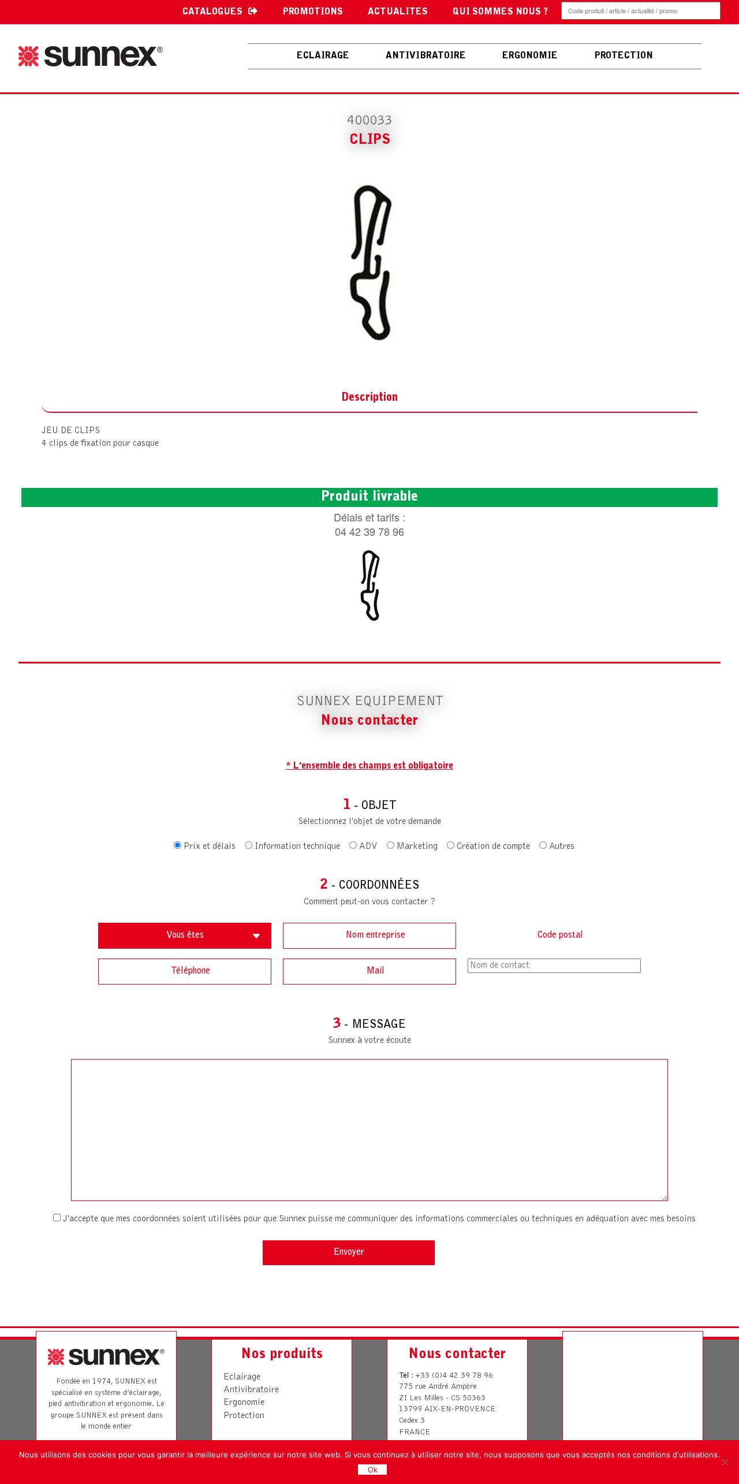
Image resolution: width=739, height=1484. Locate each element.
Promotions (312, 12)
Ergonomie (243, 1402)
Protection (243, 1415)
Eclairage (323, 56)
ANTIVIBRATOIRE (426, 56)
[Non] (724, 1462)
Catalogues (212, 12)
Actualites (398, 12)
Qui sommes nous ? (500, 12)
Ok (373, 1469)
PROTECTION (623, 56)
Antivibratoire (251, 1389)
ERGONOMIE (530, 56)
